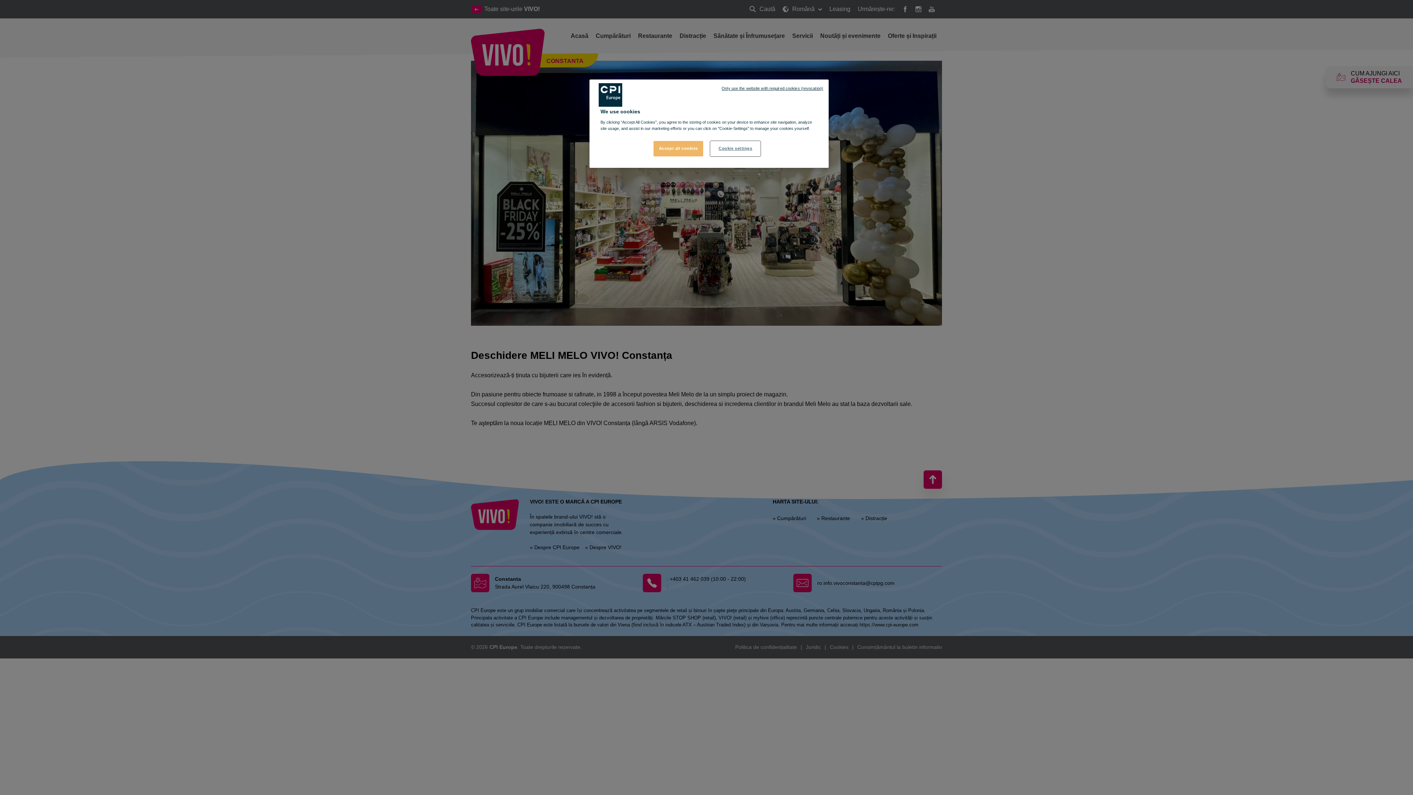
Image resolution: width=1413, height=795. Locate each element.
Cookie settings (735, 148)
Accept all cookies (678, 148)
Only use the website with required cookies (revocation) (772, 88)
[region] (709, 124)
